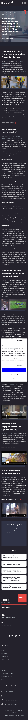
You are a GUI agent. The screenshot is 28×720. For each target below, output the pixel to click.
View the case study (8, 448)
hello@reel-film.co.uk (11, 696)
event (19, 439)
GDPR (2, 679)
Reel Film (5, 67)
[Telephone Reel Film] (22, 2)
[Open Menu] (25, 2)
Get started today (7, 123)
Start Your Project (12, 541)
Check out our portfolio (9, 499)
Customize (13, 374)
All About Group (5, 477)
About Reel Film (6, 665)
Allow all (14, 369)
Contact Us (4, 656)
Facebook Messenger (11, 700)
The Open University (6, 434)
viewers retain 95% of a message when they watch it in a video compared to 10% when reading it (13, 138)
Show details (20, 365)
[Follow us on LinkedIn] (9, 636)
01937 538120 (9, 692)
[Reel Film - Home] (7, 2)
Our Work (4, 653)
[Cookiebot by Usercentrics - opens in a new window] (16, 341)
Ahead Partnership (15, 384)
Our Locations (5, 662)
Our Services (5, 659)
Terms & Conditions (7, 673)
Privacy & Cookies (6, 676)
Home (3, 650)
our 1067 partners (11, 348)
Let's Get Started (7, 39)
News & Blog (5, 668)
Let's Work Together (14, 524)
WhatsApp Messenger (11, 704)
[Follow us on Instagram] (15, 636)
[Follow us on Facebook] (19, 636)
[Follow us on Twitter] (12, 636)
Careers (3, 670)
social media (4, 191)
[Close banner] (25, 340)
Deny (14, 378)
